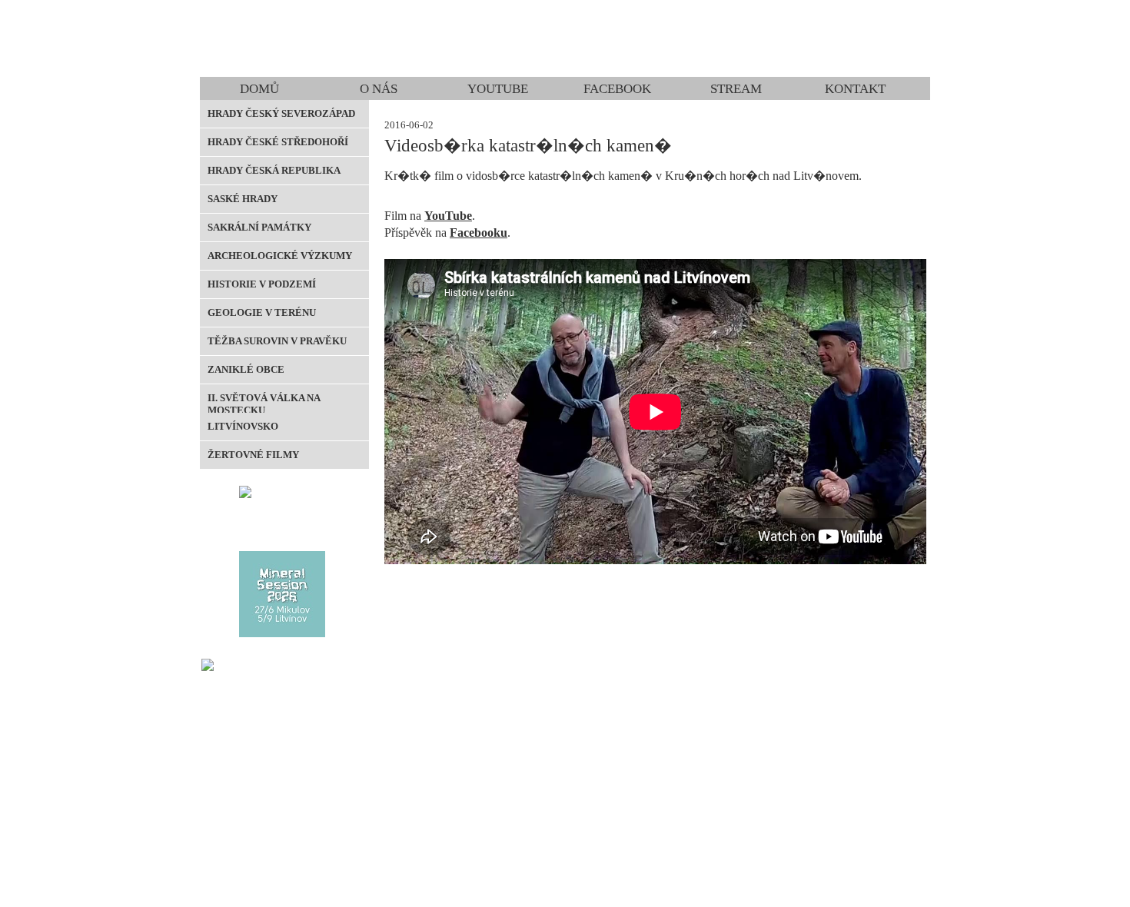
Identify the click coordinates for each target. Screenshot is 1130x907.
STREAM (736, 88)
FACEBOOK (617, 88)
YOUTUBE (497, 88)
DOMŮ (259, 88)
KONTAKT (855, 88)
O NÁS (378, 88)
